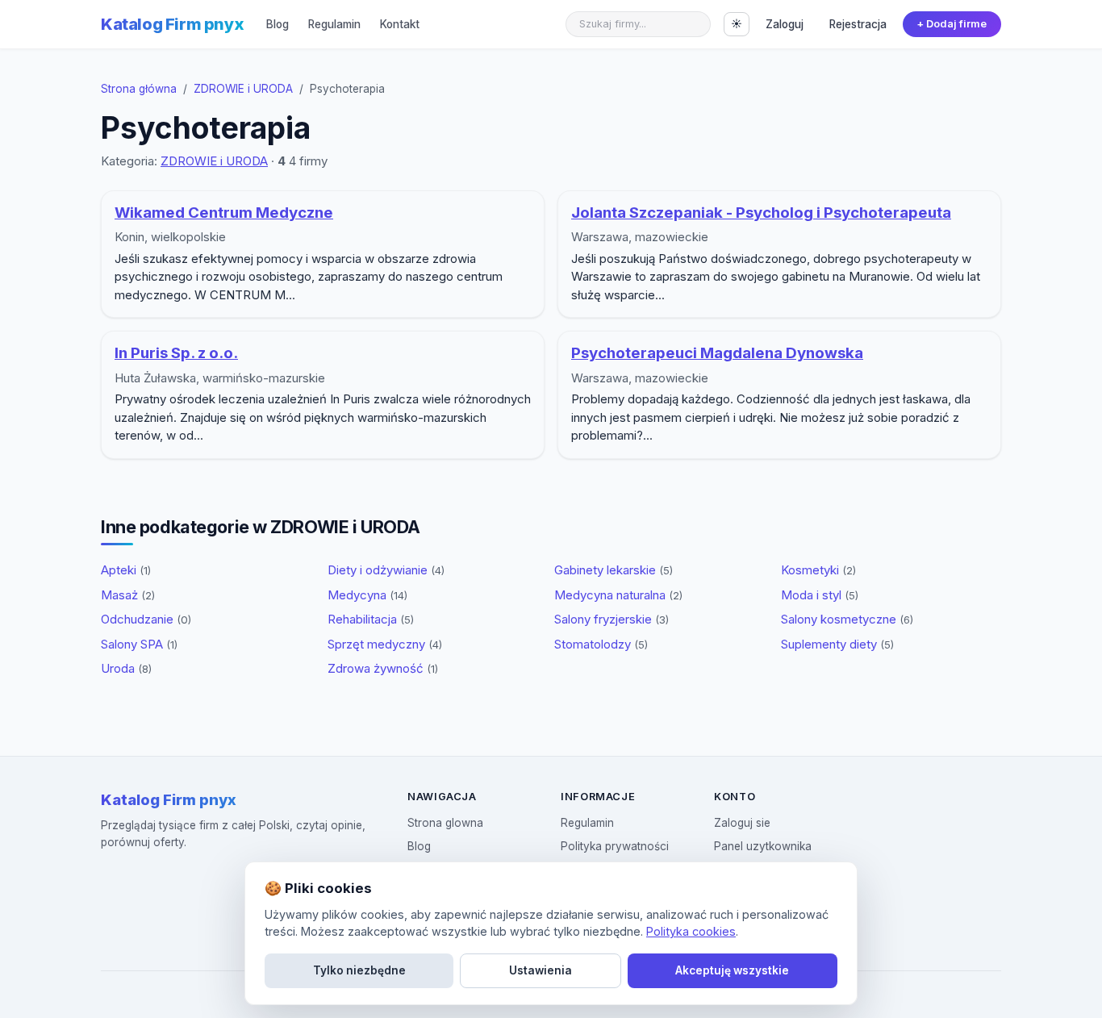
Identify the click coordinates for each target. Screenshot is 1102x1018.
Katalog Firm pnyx (172, 24)
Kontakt (400, 24)
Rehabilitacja (371, 619)
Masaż (128, 595)
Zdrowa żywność (383, 668)
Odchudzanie (146, 619)
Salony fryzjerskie (611, 619)
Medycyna (367, 595)
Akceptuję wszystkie (732, 970)
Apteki (126, 570)
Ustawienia (540, 970)
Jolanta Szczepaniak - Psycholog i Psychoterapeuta (761, 212)
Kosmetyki (818, 570)
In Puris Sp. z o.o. (176, 353)
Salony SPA (139, 644)
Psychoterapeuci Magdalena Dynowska (717, 353)
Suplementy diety (837, 644)
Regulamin (334, 24)
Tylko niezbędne (359, 970)
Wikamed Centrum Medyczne (224, 212)
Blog (277, 24)
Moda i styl (819, 595)
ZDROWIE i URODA (243, 88)
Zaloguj (785, 24)
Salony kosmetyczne (847, 619)
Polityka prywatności (615, 846)
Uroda (126, 668)
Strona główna (139, 88)
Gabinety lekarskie (613, 570)
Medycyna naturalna (618, 595)
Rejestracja (858, 24)
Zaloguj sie (742, 822)
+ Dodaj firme (951, 24)
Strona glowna (445, 822)
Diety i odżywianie (386, 570)
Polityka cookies (691, 931)
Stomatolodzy (601, 644)
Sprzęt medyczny (385, 644)
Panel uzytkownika (763, 846)
